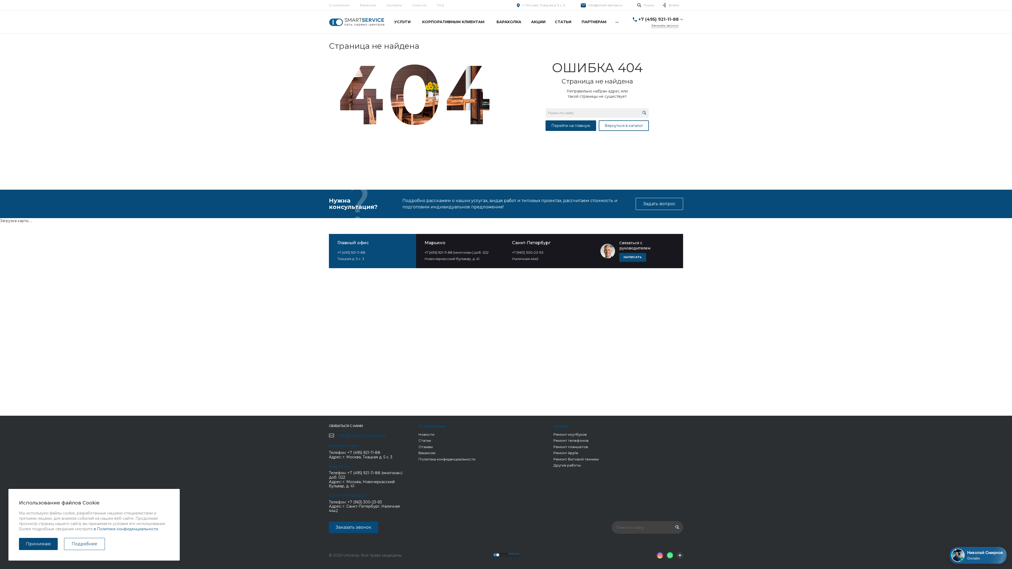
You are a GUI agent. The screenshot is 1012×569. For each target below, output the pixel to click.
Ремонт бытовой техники (576, 459)
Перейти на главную (570, 125)
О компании (339, 5)
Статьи (425, 440)
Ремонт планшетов (570, 447)
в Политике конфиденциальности (126, 529)
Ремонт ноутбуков (570, 434)
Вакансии (368, 5)
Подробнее (84, 543)
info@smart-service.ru (605, 5)
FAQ (440, 5)
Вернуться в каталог (624, 125)
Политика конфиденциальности (447, 459)
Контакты (394, 5)
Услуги (560, 426)
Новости (419, 5)
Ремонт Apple (565, 453)
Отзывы (426, 447)
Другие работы (567, 465)
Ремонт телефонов (570, 440)
